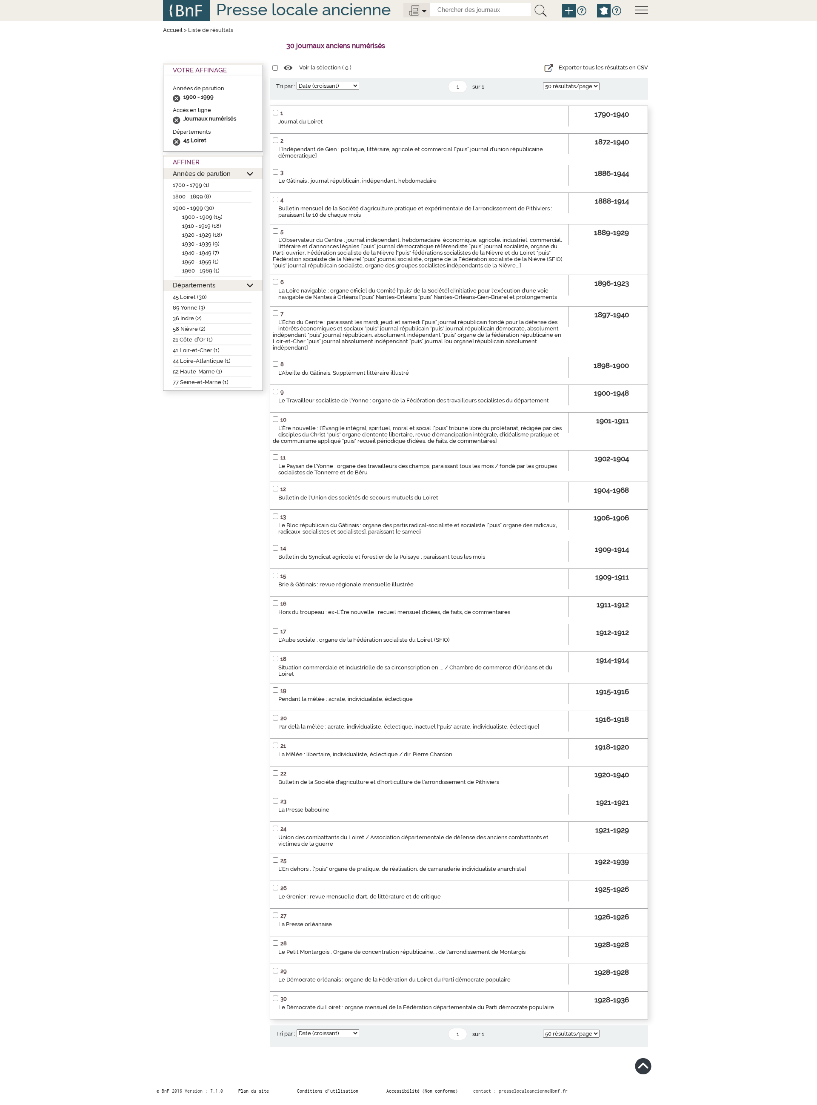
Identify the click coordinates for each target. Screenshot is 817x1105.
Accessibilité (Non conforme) (422, 1091)
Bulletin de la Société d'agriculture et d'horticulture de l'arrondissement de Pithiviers (388, 782)
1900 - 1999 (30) (193, 208)
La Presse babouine (303, 810)
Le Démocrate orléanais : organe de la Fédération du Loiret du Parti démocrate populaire (394, 979)
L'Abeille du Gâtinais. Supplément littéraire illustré (343, 373)
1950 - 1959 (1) (200, 261)
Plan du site (253, 1091)
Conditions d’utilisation (327, 1091)
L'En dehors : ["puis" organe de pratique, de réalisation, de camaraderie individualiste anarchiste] (402, 869)
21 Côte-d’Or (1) (193, 339)
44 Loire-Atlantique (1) (202, 361)
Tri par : (285, 86)
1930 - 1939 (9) (201, 244)
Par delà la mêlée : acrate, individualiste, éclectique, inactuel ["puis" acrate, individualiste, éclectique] (408, 726)
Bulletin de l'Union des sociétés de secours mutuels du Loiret (358, 497)
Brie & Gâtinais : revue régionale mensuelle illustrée (346, 584)
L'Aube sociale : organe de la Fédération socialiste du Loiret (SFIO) (364, 640)
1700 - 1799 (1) (191, 185)
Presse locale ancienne (303, 9)
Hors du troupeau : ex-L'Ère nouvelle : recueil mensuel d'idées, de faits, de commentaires (394, 612)
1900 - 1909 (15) (202, 217)
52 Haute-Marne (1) (197, 371)
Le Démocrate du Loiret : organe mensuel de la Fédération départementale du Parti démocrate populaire (416, 1007)
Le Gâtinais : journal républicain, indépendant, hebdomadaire (357, 181)
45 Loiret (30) (190, 297)
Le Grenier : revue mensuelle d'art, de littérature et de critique (359, 896)
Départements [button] (194, 285)
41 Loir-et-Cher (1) (196, 350)
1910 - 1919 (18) (201, 226)
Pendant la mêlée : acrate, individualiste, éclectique (345, 699)
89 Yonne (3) (189, 307)
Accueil (173, 30)
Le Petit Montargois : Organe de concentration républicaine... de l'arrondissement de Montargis (402, 952)
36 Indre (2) (187, 318)
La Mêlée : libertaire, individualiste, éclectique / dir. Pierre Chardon (365, 754)
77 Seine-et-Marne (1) (201, 382)
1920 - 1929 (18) (202, 235)
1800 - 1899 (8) (192, 196)
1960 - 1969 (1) (201, 270)
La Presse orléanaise (305, 924)
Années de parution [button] (202, 173)
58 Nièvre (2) (189, 329)
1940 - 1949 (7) (200, 253)
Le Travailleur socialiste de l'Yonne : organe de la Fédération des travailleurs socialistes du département (413, 400)
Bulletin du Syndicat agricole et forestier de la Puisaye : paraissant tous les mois (381, 557)
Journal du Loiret (300, 121)
